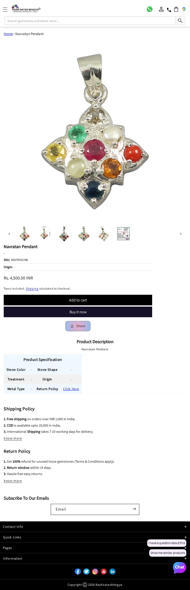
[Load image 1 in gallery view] (24, 233)
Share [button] (80, 326)
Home (8, 33)
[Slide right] (180, 233)
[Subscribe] (134, 509)
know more (13, 438)
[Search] (180, 21)
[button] (176, 9)
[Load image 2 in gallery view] (44, 233)
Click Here (71, 389)
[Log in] (161, 9)
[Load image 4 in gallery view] (84, 233)
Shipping (32, 288)
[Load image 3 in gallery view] (64, 233)
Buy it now (78, 312)
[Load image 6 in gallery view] (123, 233)
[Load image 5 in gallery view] (103, 233)
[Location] (183, 9)
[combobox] (95, 21)
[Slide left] (9, 233)
